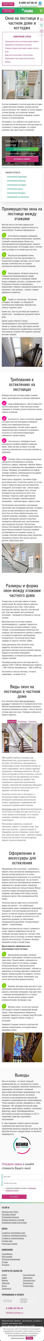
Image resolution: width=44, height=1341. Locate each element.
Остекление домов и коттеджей (14, 1222)
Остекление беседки (16, 193)
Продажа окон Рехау (10, 1212)
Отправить (14, 1196)
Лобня (4, 1275)
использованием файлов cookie (18, 1335)
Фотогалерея (7, 1256)
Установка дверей (9, 1214)
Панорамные (32, 721)
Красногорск (28, 1283)
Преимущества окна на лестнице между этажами (21, 41)
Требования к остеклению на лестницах (18, 45)
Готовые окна (7, 1241)
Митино (5, 1280)
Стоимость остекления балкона (14, 1235)
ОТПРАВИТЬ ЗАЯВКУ (22, 159)
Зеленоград (6, 1288)
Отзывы (5, 1262)
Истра (4, 1286)
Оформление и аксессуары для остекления (19, 58)
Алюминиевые (22, 721)
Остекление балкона (16, 181)
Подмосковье (28, 1286)
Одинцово (6, 1283)
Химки (4, 1278)
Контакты (5, 1265)
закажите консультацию (30, 6)
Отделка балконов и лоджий (13, 1220)
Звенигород (27, 1278)
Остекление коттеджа (16, 185)
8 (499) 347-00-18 (28, 2)
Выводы (8, 62)
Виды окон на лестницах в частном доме (19, 55)
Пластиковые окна (9, 809)
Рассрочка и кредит (9, 1244)
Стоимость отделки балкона (13, 1238)
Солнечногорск (29, 1280)
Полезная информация (11, 1259)
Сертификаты (7, 1254)
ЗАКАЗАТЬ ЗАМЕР (8, 4)
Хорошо (29, 1338)
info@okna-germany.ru (14, 1312)
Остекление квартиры (17, 177)
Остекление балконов (10, 1217)
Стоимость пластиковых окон (13, 1233)
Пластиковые (12, 721)
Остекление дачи (14, 189)
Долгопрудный (29, 1275)
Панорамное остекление (18, 197)
